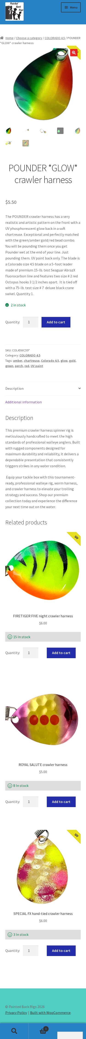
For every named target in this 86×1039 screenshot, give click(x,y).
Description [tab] (14, 388)
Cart (38, 1027)
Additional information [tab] (23, 402)
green (9, 366)
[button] (74, 52)
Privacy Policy (16, 1012)
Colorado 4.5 (50, 361)
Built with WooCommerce (50, 1012)
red (27, 366)
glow (64, 361)
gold (72, 361)
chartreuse (31, 361)
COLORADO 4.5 (55, 38)
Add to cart (56, 322)
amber (17, 361)
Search (14, 1031)
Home (10, 38)
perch (19, 366)
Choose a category (29, 38)
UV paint (37, 366)
